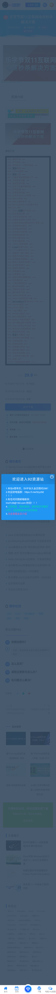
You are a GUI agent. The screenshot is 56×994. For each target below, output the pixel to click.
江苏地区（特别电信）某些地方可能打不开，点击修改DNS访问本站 (27, 508)
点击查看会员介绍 (17, 513)
